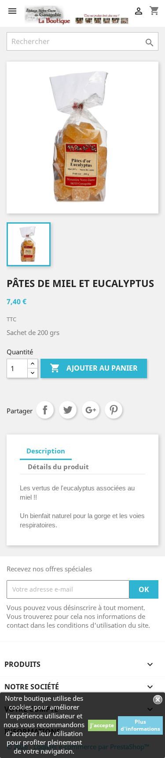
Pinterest (113, 410)
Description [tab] (45, 450)
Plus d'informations (140, 725)
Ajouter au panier (94, 368)
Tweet (68, 410)
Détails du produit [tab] (58, 466)
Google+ (90, 410)
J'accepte (102, 725)
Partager (45, 410)
